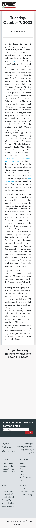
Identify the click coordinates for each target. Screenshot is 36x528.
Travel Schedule (8, 497)
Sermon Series (7, 465)
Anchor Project (8, 503)
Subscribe (29, 433)
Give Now (24, 488)
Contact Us (6, 500)
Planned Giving (26, 494)
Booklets (23, 465)
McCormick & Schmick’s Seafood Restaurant (18, 160)
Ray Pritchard (7, 494)
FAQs (22, 474)
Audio (22, 471)
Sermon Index (7, 463)
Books (22, 463)
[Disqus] (18, 387)
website (13, 61)
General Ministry (9, 488)
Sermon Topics (8, 468)
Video (22, 468)
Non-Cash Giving (27, 491)
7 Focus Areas (7, 491)
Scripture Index (8, 471)
